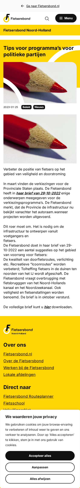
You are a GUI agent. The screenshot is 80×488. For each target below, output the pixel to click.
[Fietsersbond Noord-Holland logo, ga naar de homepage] (16, 18)
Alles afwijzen (40, 479)
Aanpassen (40, 467)
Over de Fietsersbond (23, 361)
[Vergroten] (71, 120)
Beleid (26, 107)
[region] (40, 449)
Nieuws (39, 107)
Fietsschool (14, 403)
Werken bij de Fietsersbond (28, 367)
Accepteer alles (40, 455)
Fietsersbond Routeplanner (28, 396)
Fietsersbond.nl (17, 354)
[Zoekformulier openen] (49, 18)
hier (47, 307)
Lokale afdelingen (19, 374)
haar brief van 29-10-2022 (38, 193)
